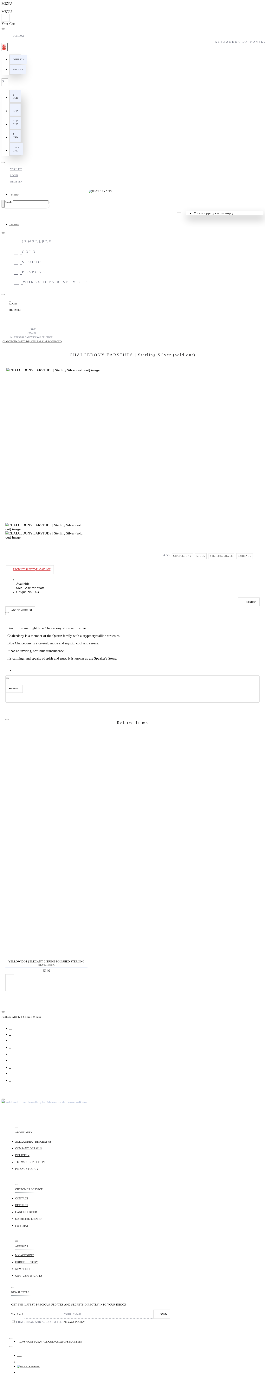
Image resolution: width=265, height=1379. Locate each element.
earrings (244, 556)
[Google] (12, 1055)
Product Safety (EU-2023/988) (32, 569)
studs (201, 556)
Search (8, 202)
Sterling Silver (221, 556)
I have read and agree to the (50, 1321)
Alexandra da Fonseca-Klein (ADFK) (32, 337)
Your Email (17, 1314)
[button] (18, 59)
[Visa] (19, 1354)
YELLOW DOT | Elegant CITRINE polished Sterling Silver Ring (46, 963)
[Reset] (6, 18)
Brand (32, 333)
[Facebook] (12, 1036)
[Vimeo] (12, 1075)
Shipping (14, 688)
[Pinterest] (12, 1062)
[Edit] (3, 28)
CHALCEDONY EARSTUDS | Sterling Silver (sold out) (32, 341)
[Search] (3, 204)
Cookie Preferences (28, 1218)
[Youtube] (12, 1069)
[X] (12, 1042)
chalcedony (182, 556)
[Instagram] (12, 1029)
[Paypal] (19, 1371)
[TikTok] (12, 1082)
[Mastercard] (19, 1361)
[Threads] (12, 1049)
